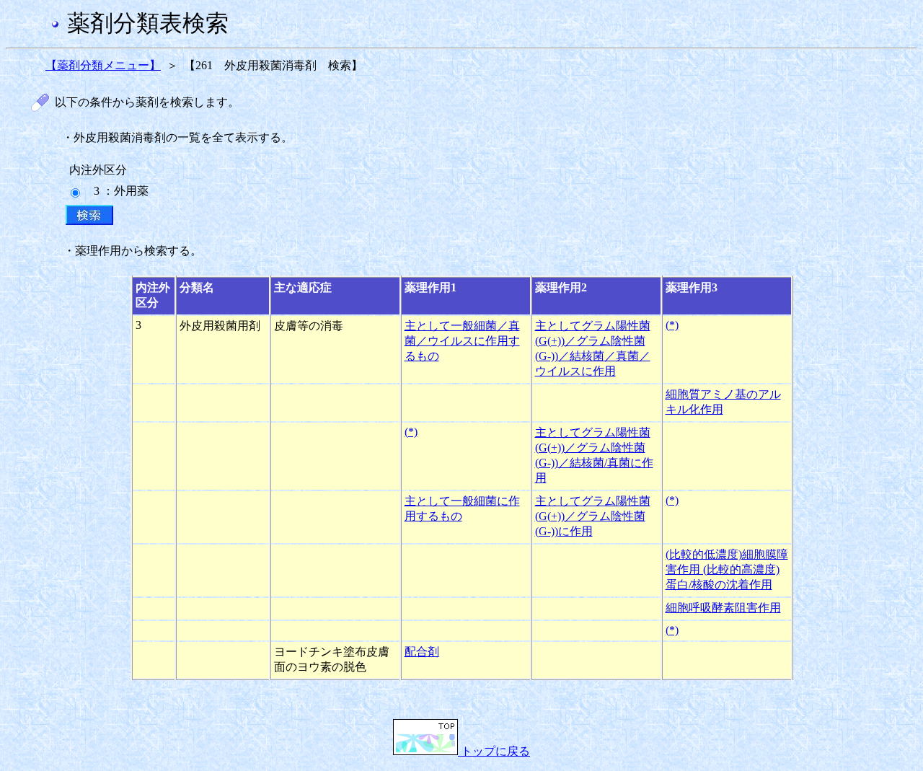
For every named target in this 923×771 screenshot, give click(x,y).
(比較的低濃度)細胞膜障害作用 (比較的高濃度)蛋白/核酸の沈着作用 (727, 569)
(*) (672, 325)
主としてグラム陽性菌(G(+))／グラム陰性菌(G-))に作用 (592, 516)
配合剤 (422, 652)
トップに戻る (494, 751)
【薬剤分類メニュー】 (103, 65)
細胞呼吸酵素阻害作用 (723, 608)
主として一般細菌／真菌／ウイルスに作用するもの (462, 341)
